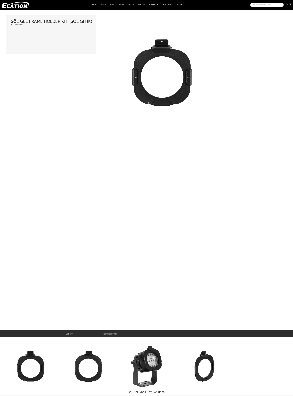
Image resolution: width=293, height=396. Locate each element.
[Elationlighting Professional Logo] (15, 4)
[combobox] (267, 5)
